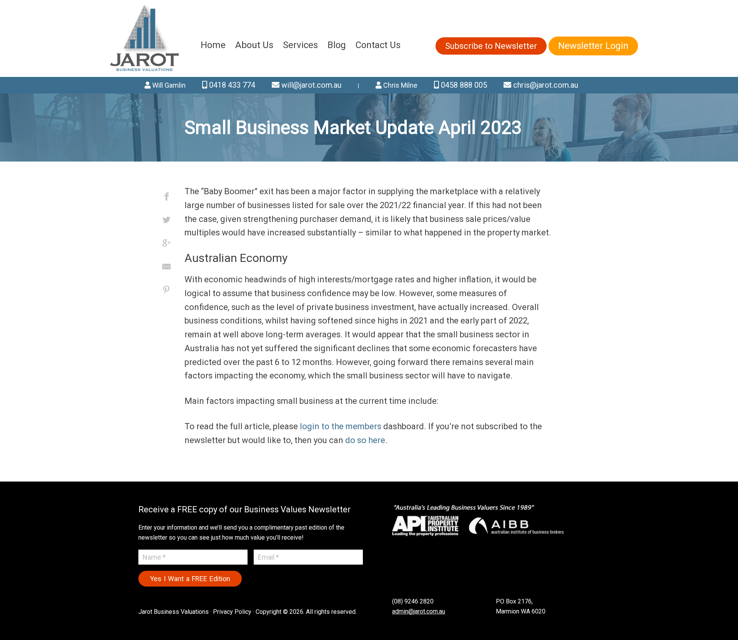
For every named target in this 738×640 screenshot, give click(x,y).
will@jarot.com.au (310, 85)
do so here (365, 440)
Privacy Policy (232, 611)
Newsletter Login (593, 45)
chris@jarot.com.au (544, 85)
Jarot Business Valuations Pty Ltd (145, 38)
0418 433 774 (231, 85)
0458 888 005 (463, 85)
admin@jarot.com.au (418, 611)
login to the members (340, 426)
